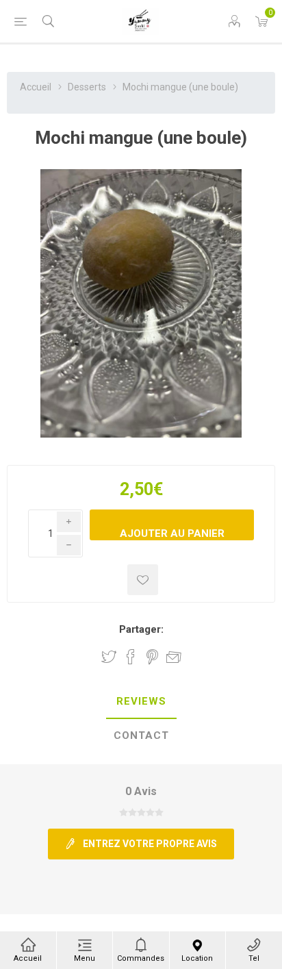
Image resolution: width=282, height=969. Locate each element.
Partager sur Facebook (130, 656)
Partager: (141, 629)
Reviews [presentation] (141, 701)
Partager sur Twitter (108, 656)
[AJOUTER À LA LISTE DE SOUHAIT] (142, 579)
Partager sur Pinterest (152, 656)
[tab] (141, 702)
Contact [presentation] (141, 735)
